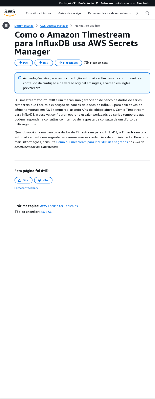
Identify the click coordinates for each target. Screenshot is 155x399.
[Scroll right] (136, 13)
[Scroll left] (22, 13)
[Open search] (147, 13)
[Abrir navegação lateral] (6, 25)
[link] (87, 26)
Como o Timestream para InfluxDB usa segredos (92, 142)
